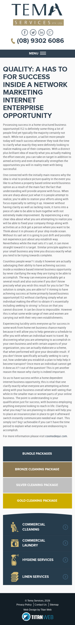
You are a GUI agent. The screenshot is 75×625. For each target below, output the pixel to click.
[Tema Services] (37, 14)
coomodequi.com (56, 436)
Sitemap (54, 604)
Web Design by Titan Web (37, 609)
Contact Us (41, 604)
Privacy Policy (24, 604)
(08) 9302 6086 (40, 41)
